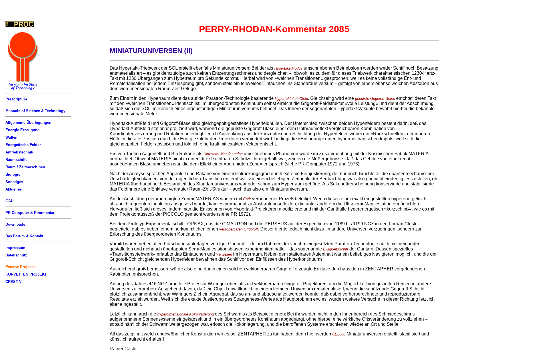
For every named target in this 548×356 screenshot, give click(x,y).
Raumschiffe (16, 159)
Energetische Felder (23, 145)
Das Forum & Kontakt (24, 236)
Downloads (15, 224)
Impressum (15, 248)
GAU (9, 201)
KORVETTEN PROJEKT (26, 274)
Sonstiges (14, 182)
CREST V (13, 282)
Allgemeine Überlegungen (28, 122)
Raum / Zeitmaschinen (25, 167)
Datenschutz (16, 255)
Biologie (12, 174)
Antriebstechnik (19, 152)
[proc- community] (19, 24)
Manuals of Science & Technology (35, 111)
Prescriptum (16, 99)
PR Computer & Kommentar (30, 213)
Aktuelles (13, 189)
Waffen (11, 137)
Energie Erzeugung (22, 130)
